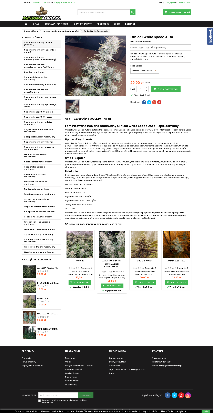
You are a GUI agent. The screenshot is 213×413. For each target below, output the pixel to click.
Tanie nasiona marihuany (37, 189)
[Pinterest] (159, 102)
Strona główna (32, 37)
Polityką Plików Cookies (87, 411)
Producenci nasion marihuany (39, 229)
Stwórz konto (185, 2)
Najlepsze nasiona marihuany (39, 211)
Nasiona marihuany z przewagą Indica (40, 105)
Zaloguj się (170, 2)
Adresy (112, 373)
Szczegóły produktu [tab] (87, 118)
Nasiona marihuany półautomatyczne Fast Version (39, 65)
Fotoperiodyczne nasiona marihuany (37, 223)
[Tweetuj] (149, 102)
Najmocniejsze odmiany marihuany (36, 78)
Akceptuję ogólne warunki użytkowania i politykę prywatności (64, 401)
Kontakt (130, 24)
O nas (36, 24)
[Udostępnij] (144, 102)
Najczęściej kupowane (32, 365)
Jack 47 (79, 260)
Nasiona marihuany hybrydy (38, 142)
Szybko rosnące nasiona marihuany (36, 200)
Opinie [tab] (107, 118)
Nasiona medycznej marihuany (40, 84)
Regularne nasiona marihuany (39, 194)
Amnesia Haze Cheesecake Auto (112, 265)
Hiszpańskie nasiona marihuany (34, 168)
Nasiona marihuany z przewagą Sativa (40, 98)
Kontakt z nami (72, 380)
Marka (133, 41)
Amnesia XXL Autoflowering (48, 268)
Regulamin (70, 358)
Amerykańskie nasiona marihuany (35, 182)
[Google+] (154, 102)
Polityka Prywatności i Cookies (79, 365)
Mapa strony (71, 384)
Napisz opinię (160, 47)
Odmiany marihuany (34, 72)
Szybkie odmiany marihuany (38, 234)
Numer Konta (71, 377)
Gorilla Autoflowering (48, 298)
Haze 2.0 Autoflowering (48, 314)
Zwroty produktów (117, 361)
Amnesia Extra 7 (176, 260)
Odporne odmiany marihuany (39, 206)
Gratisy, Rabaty (83, 24)
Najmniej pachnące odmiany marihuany (38, 240)
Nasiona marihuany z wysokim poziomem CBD (39, 148)
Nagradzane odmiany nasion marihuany (39, 130)
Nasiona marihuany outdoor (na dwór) (38, 43)
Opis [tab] (68, 118)
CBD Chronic (144, 260)
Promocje (103, 24)
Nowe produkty (29, 361)
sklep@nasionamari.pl (64, 2)
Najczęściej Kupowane (36, 259)
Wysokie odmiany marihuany (39, 252)
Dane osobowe (116, 358)
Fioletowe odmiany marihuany (39, 246)
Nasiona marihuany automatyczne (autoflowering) (40, 58)
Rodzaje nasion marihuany (38, 216)
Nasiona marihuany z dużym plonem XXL (38, 123)
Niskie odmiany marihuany (38, 161)
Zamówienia (115, 365)
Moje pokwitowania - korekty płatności (127, 369)
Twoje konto (117, 351)
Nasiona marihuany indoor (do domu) (40, 51)
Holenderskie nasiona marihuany (35, 175)
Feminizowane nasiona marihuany (35, 155)
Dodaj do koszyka (165, 89)
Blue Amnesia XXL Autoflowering (48, 283)
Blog (117, 24)
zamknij (205, 411)
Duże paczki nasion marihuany (39, 136)
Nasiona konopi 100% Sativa (38, 111)
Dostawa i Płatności (56, 24)
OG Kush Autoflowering (48, 329)
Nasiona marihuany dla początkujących (36, 90)
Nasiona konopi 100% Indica (38, 117)
